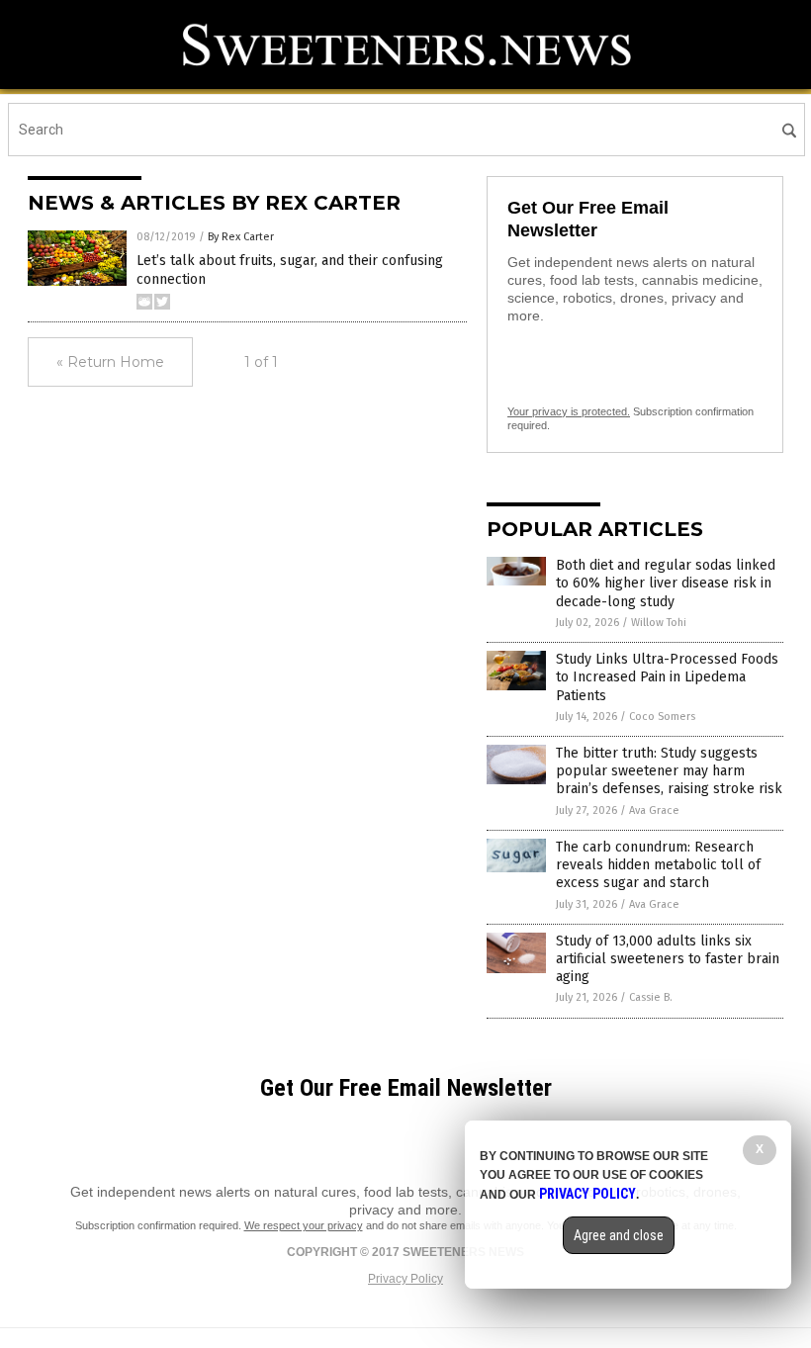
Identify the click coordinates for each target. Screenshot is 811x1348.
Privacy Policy (405, 1279)
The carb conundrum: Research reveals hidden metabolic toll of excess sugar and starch (658, 865)
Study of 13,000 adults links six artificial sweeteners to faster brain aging (667, 959)
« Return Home (110, 362)
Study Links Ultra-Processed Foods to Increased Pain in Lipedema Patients (667, 677)
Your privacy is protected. (568, 411)
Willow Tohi (658, 622)
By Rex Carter (241, 236)
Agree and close (619, 1235)
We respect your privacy (303, 1225)
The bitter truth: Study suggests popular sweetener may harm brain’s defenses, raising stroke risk (669, 771)
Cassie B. (651, 997)
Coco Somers (662, 716)
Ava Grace (654, 810)
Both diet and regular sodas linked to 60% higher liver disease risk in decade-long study (665, 583)
